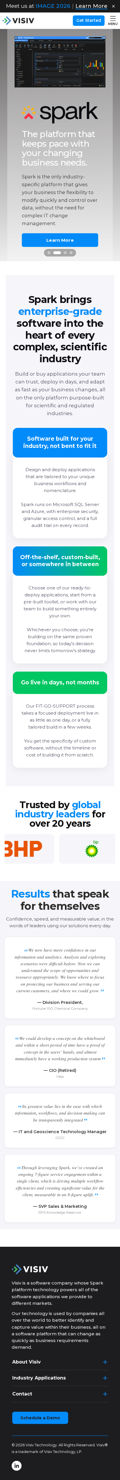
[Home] (18, 20)
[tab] (48, 252)
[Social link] (17, 1466)
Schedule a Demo (40, 1417)
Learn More (60, 240)
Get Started (88, 20)
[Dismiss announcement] (113, 6)
